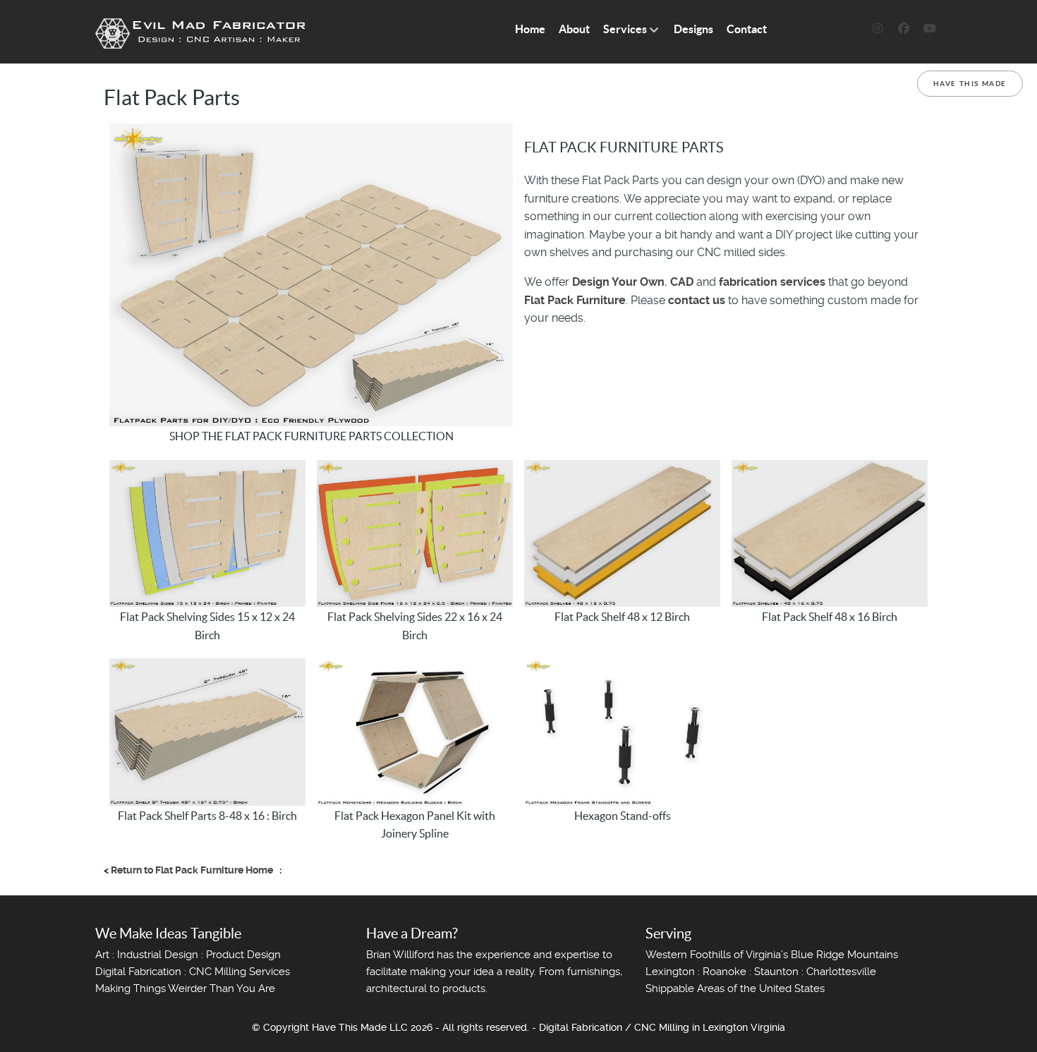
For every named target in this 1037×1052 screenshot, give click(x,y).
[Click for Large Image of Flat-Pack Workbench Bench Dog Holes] (311, 274)
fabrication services (772, 282)
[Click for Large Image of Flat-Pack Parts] (207, 532)
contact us (696, 300)
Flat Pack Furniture (575, 300)
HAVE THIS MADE (970, 83)
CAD (681, 282)
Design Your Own (618, 282)
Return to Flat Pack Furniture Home (192, 870)
